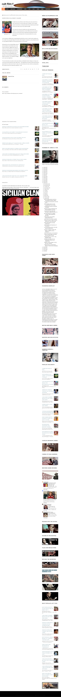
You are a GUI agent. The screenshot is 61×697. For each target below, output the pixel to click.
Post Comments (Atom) (11, 121)
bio (23, 15)
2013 (44, 247)
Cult (34, 9)
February (46, 196)
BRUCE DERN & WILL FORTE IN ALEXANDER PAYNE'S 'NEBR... (50, 200)
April (45, 194)
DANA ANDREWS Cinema (48, 512)
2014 (44, 182)
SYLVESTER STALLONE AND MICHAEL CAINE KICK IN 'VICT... (51, 212)
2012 (44, 248)
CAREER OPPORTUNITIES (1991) (51, 506)
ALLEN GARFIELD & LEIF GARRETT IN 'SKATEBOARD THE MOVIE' (15, 132)
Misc (42, 9)
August (45, 189)
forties (50, 570)
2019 (44, 176)
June (45, 191)
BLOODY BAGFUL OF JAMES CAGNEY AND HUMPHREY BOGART (49, 214)
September (46, 187)
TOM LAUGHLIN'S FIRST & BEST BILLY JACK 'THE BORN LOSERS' (14, 175)
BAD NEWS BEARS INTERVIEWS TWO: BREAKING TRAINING (46, 426)
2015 (44, 181)
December (46, 183)
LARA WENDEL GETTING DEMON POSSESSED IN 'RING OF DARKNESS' (47, 88)
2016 (44, 180)
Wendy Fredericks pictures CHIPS (49, 499)
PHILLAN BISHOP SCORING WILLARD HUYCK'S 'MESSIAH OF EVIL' (47, 433)
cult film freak (10, 3)
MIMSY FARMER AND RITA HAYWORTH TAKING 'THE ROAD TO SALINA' (47, 418)
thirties (55, 570)
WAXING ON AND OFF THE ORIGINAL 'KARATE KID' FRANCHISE (49, 240)
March (45, 195)
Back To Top (40, 695)
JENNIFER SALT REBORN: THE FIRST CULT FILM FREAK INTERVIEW (47, 391)
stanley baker (44, 571)
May (45, 192)
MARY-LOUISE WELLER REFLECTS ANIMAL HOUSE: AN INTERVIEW (15, 148)
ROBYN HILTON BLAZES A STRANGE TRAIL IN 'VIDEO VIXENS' (14, 159)
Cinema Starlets (46, 490)
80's (25, 9)
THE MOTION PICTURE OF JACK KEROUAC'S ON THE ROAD (50, 221)
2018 (44, 177)
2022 (44, 172)
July (45, 190)
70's (29, 9)
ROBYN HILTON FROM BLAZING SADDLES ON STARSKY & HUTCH (15, 170)
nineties (25, 15)
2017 (44, 178)
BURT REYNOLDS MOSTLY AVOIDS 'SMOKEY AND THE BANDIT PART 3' (47, 608)
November (46, 185)
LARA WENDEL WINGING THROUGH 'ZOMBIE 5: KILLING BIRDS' (47, 103)
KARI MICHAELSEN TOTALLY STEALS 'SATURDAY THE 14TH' (14, 137)
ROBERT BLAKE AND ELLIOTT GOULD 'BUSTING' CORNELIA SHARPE (15, 143)
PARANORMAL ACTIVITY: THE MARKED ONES (50, 237)
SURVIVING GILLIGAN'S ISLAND (50, 219)
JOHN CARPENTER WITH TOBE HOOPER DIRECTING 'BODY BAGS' (47, 667)
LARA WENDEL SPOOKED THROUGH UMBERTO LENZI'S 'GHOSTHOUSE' (47, 110)
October (45, 186)
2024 (44, 169)
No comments (19, 15)
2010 (44, 250)
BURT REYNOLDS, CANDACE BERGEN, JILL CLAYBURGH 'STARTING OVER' (47, 638)
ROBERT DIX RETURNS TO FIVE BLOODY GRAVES (50, 243)
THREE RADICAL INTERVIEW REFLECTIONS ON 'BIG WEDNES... (51, 245)
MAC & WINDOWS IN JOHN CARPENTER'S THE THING (49, 205)
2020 (44, 175)
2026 (44, 167)
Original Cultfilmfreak (47, 504)
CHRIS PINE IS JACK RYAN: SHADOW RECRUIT (49, 217)
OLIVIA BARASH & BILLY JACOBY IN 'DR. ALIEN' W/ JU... (50, 228)
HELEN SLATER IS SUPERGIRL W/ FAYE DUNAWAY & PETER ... (50, 209)
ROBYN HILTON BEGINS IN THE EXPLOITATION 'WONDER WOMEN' (15, 126)
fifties (43, 570)
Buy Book (48, 9)
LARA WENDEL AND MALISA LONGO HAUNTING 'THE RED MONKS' (47, 117)
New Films (13, 9)
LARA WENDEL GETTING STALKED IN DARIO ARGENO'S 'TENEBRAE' (47, 96)
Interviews (19, 9)
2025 (44, 168)
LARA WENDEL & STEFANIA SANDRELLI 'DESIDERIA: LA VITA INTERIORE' (47, 81)
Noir (38, 9)
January (45, 198)
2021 (44, 173)
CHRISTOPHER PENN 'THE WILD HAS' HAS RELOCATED (50, 235)
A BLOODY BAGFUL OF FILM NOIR (50, 233)
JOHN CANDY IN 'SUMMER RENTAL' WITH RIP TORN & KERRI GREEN (15, 153)
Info (7, 9)
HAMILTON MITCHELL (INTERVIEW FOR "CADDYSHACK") (13, 164)
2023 (44, 171)
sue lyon (49, 571)
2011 (44, 249)
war (52, 570)
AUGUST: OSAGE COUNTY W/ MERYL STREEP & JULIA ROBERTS (50, 230)
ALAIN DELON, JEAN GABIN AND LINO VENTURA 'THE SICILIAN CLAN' (16, 185)
